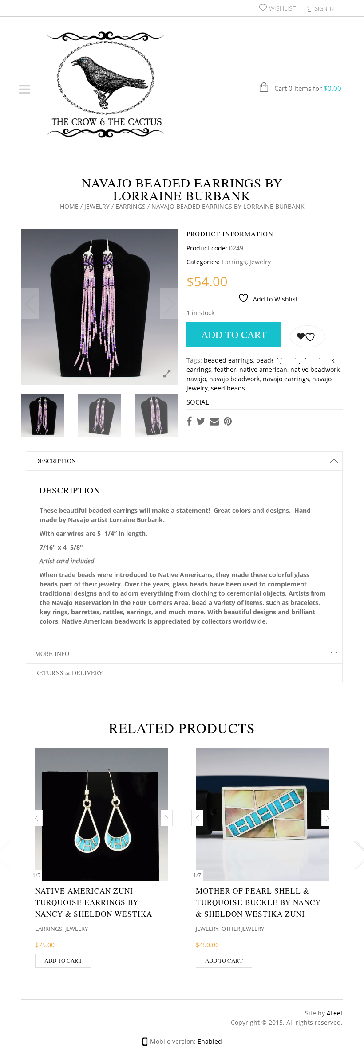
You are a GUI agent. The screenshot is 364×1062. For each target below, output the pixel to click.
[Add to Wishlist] (307, 336)
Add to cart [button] (63, 960)
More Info (52, 653)
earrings (198, 369)
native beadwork (315, 369)
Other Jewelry (243, 929)
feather (225, 369)
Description (55, 461)
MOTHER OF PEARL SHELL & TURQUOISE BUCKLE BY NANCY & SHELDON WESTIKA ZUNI (258, 902)
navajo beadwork (234, 379)
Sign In (324, 8)
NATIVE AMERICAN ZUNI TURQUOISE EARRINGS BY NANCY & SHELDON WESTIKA (93, 902)
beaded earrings (228, 360)
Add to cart (234, 334)
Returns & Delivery (69, 672)
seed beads (228, 388)
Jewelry (97, 206)
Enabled (210, 1041)
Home (69, 206)
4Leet (335, 1013)
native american (263, 369)
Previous (30, 303)
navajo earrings (286, 379)
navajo (196, 379)
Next (169, 303)
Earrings (130, 206)
